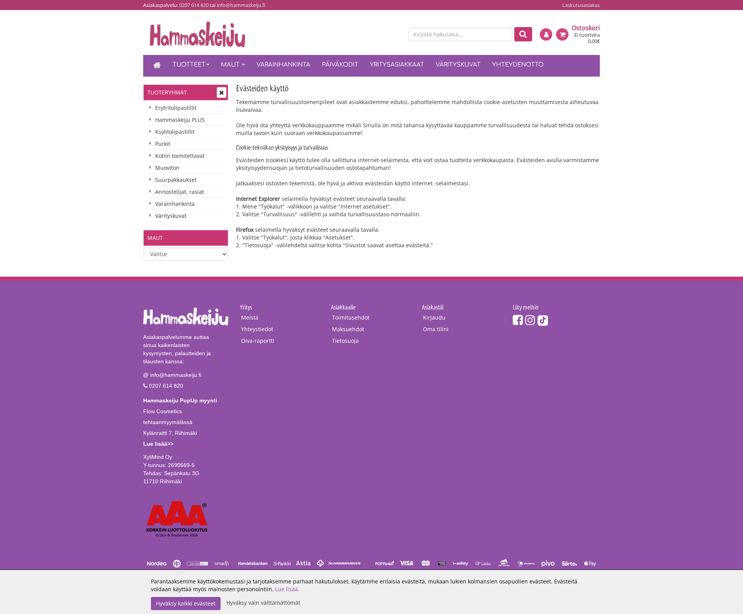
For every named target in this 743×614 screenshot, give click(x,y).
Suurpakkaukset (176, 179)
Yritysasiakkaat (397, 65)
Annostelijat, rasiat (179, 191)
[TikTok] (543, 320)
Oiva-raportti (257, 340)
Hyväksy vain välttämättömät (263, 602)
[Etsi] (523, 34)
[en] (395, 34)
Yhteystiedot (257, 329)
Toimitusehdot (351, 317)
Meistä (250, 317)
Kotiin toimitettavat (180, 155)
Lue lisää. (287, 589)
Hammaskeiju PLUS (180, 119)
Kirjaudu (434, 317)
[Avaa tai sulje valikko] (221, 92)
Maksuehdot (348, 329)
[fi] (381, 34)
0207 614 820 (194, 5)
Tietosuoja (345, 340)
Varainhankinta (283, 65)
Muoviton (167, 167)
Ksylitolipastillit (175, 131)
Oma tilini (436, 329)
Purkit (162, 143)
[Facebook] (518, 320)
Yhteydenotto (518, 65)
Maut (231, 65)
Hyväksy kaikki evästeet (186, 603)
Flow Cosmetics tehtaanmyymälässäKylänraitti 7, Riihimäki (180, 422)
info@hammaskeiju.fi (241, 5)
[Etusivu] (157, 65)
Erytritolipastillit (176, 107)
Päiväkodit (340, 65)
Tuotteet (189, 65)
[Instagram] (530, 320)
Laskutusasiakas (581, 5)
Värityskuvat (458, 65)
